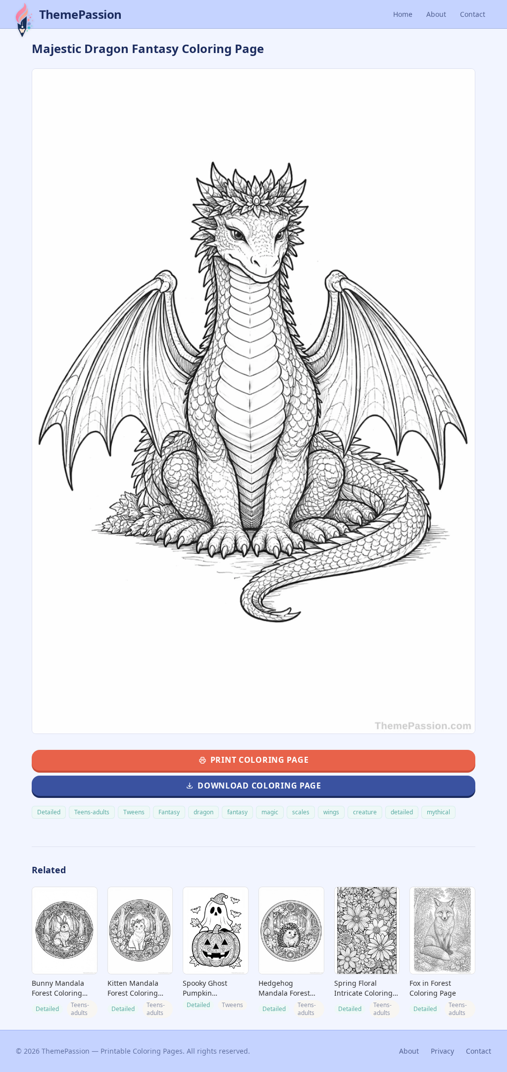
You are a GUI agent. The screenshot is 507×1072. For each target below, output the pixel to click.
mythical (438, 812)
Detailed (48, 812)
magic (269, 812)
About (436, 14)
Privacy (442, 1051)
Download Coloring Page (259, 785)
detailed (402, 812)
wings (331, 812)
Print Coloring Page (259, 759)
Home (402, 14)
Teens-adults (91, 812)
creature (365, 812)
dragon (203, 812)
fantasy (237, 812)
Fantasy (169, 812)
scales (300, 812)
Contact (472, 14)
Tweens (134, 812)
